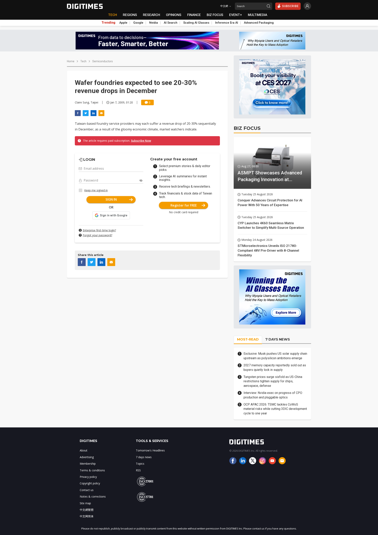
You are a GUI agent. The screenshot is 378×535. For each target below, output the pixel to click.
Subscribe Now (141, 140)
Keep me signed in (96, 190)
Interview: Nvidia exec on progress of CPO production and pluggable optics (273, 395)
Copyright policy (90, 483)
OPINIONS (173, 15)
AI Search (170, 22)
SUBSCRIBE (290, 6)
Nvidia (153, 22)
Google (138, 22)
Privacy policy (88, 477)
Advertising (87, 457)
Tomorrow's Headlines (150, 450)
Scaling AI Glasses (196, 22)
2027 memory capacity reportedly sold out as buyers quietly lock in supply (275, 367)
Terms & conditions (92, 470)
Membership (88, 463)
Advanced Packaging (259, 22)
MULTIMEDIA (257, 15)
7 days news (144, 457)
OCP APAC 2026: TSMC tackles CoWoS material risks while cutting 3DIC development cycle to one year (275, 409)
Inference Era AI (226, 22)
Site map (85, 503)
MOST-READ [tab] (248, 339)
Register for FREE (183, 205)
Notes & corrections (93, 496)
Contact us (87, 490)
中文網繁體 (87, 510)
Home (70, 61)
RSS (138, 470)
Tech (83, 61)
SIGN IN (111, 199)
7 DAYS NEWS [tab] (277, 339)
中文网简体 (87, 516)
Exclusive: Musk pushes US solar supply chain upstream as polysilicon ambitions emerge (275, 356)
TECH (112, 15)
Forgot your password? (97, 235)
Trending (108, 22)
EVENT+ (235, 15)
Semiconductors (102, 61)
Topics (140, 463)
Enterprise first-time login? (99, 230)
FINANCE (194, 15)
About (83, 450)
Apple (123, 22)
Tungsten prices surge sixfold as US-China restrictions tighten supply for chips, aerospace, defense (273, 381)
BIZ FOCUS (215, 15)
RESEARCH (151, 15)
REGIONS (130, 15)
